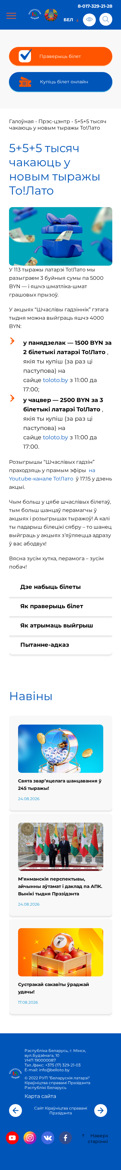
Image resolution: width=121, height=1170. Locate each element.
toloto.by (55, 380)
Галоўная (21, 121)
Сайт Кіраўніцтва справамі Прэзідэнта (60, 1110)
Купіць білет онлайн (64, 82)
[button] (15, 1110)
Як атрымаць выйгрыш (56, 625)
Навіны (31, 696)
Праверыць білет (60, 56)
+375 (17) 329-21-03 (63, 1065)
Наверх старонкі (98, 1138)
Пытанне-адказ (44, 644)
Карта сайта (40, 1096)
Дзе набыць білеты (50, 586)
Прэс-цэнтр (54, 121)
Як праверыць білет (51, 606)
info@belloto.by (54, 1069)
